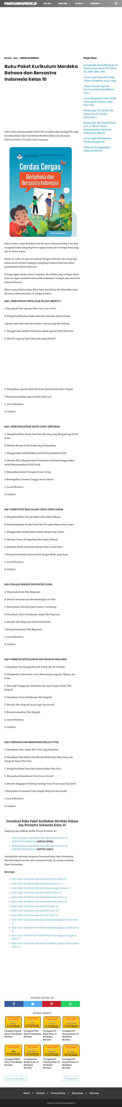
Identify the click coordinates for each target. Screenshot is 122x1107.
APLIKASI (79, 3)
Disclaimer (77, 1093)
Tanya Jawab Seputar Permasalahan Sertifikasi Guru (99, 89)
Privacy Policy (58, 1093)
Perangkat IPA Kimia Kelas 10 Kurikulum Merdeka (50, 1035)
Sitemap (94, 1093)
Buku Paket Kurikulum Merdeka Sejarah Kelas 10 (37, 884)
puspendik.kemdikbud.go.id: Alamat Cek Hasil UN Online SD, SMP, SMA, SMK (101, 68)
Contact (40, 1093)
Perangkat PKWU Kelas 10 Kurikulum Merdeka (13, 1062)
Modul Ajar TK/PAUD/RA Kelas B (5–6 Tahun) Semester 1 (98, 114)
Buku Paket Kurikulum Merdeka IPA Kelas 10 (35, 911)
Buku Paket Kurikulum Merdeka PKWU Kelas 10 (37, 893)
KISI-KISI (47, 3)
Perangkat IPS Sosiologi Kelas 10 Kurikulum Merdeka (51, 1063)
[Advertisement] (61, 31)
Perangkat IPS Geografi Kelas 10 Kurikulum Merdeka (70, 1063)
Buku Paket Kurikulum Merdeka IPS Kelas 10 (35, 906)
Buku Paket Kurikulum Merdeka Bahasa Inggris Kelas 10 (41, 888)
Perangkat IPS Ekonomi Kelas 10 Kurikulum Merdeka (70, 1035)
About (26, 1093)
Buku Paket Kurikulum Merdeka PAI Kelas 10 (35, 915)
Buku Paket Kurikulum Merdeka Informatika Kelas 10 (39, 902)
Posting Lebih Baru (15, 1078)
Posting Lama (71, 1078)
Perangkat (95, 3)
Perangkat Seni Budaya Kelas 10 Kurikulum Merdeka (31, 1063)
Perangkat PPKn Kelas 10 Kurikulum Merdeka (32, 1034)
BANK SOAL (62, 3)
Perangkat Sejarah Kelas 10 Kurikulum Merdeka (13, 1034)
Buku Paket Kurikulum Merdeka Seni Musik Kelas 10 (39, 879)
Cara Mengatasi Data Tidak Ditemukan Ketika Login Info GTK (100, 101)
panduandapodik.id (20, 3)
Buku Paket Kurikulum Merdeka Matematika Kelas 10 (39, 897)
